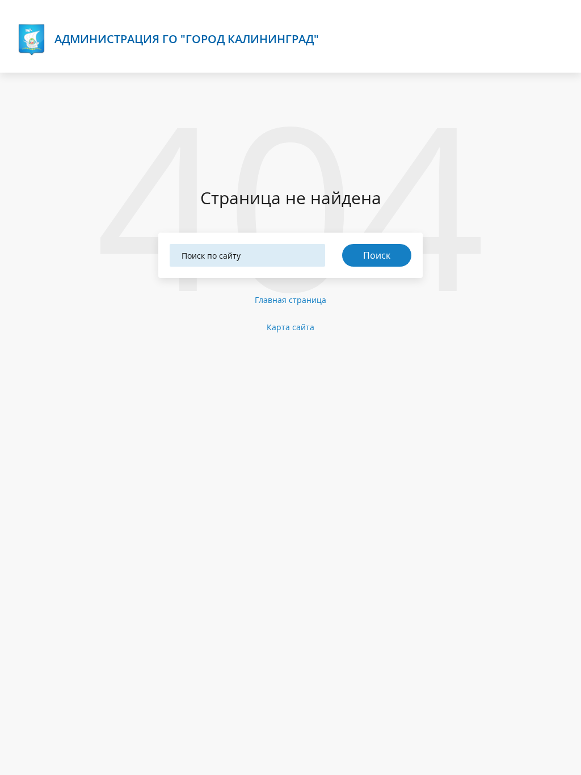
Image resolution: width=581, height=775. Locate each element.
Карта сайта (290, 327)
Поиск (376, 255)
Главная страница (290, 299)
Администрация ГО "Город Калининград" (186, 39)
